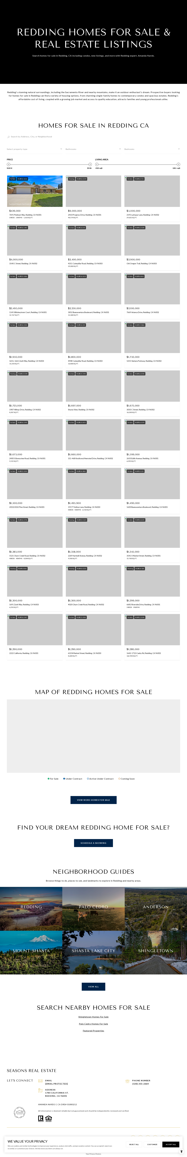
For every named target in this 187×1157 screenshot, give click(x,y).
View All (93, 986)
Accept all (171, 1144)
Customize (152, 1144)
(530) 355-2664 (140, 1083)
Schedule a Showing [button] (93, 843)
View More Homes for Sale (93, 800)
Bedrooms (129, 149)
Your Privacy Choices (93, 1154)
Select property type (17, 149)
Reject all (134, 1144)
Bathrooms (71, 149)
